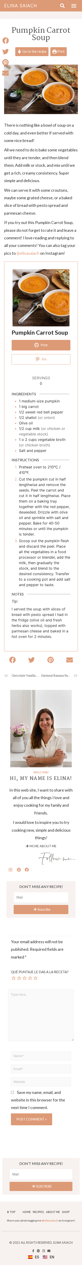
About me (53, 1212)
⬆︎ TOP (11, 1212)
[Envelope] (48, 1250)
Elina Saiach (20, 5)
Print (60, 51)
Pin (43, 359)
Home (27, 1212)
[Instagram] (10, 870)
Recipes (38, 1212)
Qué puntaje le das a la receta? (40, 972)
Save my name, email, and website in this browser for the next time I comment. (38, 1100)
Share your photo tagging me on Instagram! (41, 1220)
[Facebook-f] (33, 1250)
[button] (74, 6)
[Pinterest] (19, 870)
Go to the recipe (34, 51)
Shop (66, 1212)
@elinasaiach (27, 253)
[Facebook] (27, 870)
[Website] (41, 1082)
